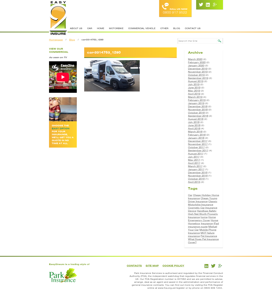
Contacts (134, 265)
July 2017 (193, 156)
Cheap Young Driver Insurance (202, 200)
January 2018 (196, 137)
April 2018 (194, 128)
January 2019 (196, 103)
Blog (176, 28)
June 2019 (194, 87)
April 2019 (194, 93)
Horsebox (194, 223)
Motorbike (116, 28)
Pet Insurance (209, 236)
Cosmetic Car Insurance (202, 207)
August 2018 (195, 119)
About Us (76, 28)
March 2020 (195, 59)
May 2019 (194, 90)
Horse (214, 220)
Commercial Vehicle (141, 28)
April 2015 (194, 182)
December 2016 (197, 172)
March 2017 (195, 166)
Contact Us (193, 28)
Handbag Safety (206, 210)
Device (192, 210)
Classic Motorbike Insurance (202, 203)
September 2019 (198, 78)
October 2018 (196, 112)
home (204, 217)
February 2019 (197, 100)
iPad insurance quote (203, 225)
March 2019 (195, 97)
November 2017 (198, 144)
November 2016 (198, 175)
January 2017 (196, 169)
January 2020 (196, 65)
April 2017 (194, 163)
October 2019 (196, 74)
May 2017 (194, 159)
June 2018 (194, 125)
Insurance (207, 223)
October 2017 (196, 147)
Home (100, 28)
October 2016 (196, 178)
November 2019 (198, 71)
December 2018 (197, 106)
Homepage (56, 39)
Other (164, 28)
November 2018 (198, 109)
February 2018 (197, 134)
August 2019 (195, 81)
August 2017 (195, 153)
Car (89, 28)
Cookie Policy (173, 265)
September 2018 (198, 115)
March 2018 (195, 131)
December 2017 (197, 141)
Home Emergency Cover (202, 219)
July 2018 (193, 122)
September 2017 (198, 150)
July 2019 (193, 84)
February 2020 (197, 62)
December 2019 (197, 68)
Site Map (152, 265)
